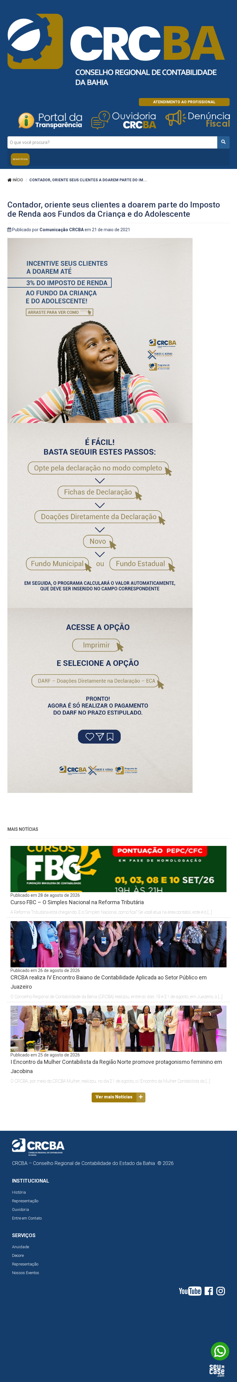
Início (17, 180)
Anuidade (20, 1247)
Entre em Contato (27, 1218)
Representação (25, 1201)
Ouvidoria (20, 1209)
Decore (18, 1255)
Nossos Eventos (25, 1272)
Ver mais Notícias (114, 1096)
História (19, 1192)
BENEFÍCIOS (20, 159)
